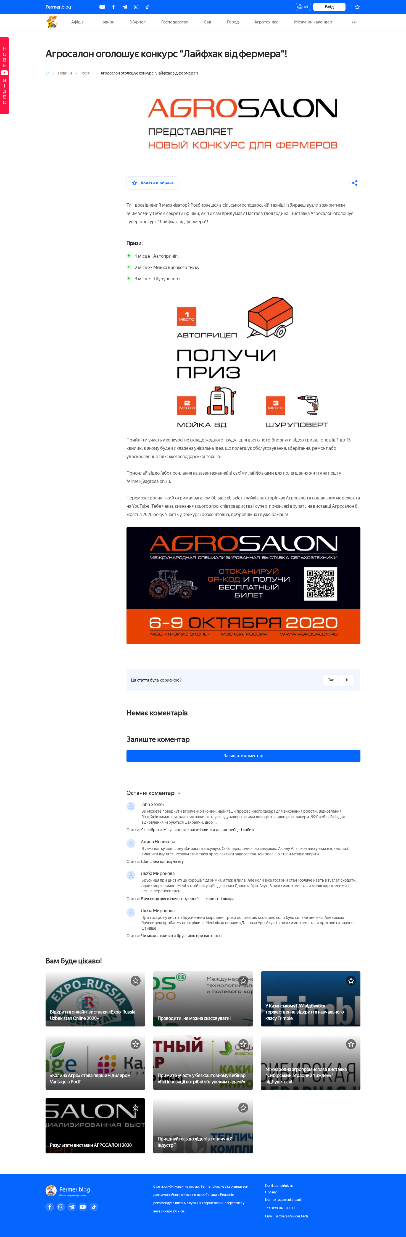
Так (331, 680)
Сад (207, 22)
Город (233, 22)
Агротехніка (266, 22)
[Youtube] (102, 7)
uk (305, 7)
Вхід (329, 6)
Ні (346, 680)
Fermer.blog (52, 22)
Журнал (138, 22)
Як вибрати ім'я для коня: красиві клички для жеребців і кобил (197, 830)
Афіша (77, 22)
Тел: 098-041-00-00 (280, 1208)
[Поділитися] (354, 182)
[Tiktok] (147, 7)
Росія (85, 73)
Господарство (174, 22)
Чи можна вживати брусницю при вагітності (181, 936)
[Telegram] (125, 7)
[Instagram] (136, 7)
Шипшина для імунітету (162, 862)
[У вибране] (136, 981)
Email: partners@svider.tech (286, 1216)
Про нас (271, 1192)
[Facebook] (113, 7)
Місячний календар (313, 22)
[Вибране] (357, 7)
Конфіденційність (279, 1186)
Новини (107, 22)
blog (58, 7)
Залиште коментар (158, 739)
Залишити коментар (243, 755)
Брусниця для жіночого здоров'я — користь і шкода (187, 899)
